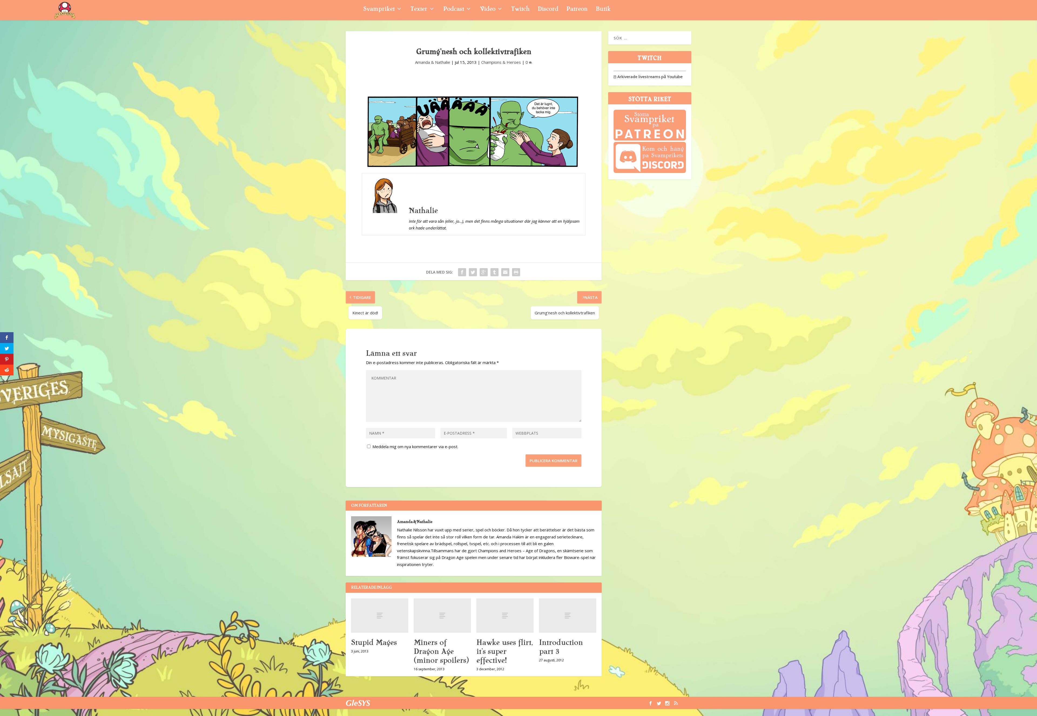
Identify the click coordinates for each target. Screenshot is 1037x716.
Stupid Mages (374, 642)
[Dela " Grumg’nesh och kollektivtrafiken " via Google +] (483, 272)
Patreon (577, 9)
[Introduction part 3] (567, 615)
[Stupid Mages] (379, 615)
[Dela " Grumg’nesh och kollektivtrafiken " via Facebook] (462, 272)
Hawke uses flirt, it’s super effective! (504, 651)
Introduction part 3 (561, 647)
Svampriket (379, 9)
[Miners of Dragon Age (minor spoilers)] (442, 615)
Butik (603, 9)
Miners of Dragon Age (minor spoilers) (441, 651)
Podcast (453, 9)
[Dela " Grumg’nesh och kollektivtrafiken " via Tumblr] (494, 272)
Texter (418, 9)
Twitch (520, 9)
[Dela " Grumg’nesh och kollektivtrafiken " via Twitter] (472, 272)
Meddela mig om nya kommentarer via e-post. (415, 446)
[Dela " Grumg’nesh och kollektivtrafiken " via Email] (505, 272)
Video (487, 9)
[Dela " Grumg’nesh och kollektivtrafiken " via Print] (516, 272)
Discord (548, 9)
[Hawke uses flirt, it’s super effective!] (505, 615)
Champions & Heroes (501, 62)
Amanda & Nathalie (432, 62)
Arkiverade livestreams (637, 76)
